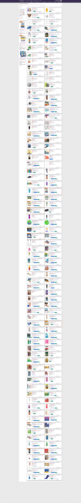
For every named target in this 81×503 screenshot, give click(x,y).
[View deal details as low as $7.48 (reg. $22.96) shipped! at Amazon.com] (23, 54)
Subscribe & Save (21, 46)
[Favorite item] (25, 21)
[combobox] (57, 0)
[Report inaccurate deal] (23, 21)
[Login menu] (61, 0)
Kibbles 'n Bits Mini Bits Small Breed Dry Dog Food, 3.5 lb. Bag (23, 58)
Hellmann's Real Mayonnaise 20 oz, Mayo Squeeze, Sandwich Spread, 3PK (22, 43)
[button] (20, 9)
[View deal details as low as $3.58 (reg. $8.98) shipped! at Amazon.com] (23, 25)
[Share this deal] (24, 21)
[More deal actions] (43, 12)
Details (40, 12)
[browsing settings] (61, 5)
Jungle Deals (21, 0)
